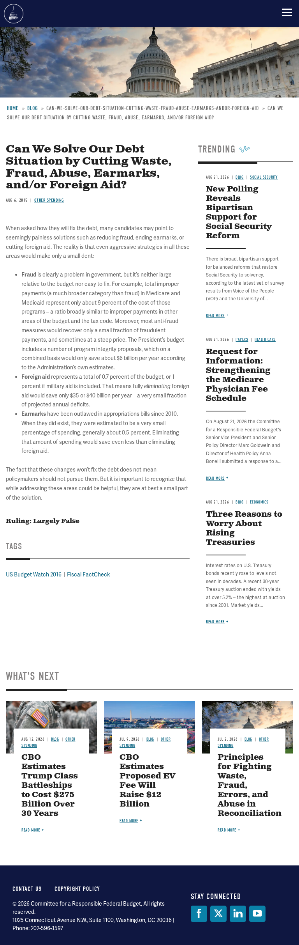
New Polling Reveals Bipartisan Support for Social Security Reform (239, 212)
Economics (259, 502)
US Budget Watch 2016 (34, 574)
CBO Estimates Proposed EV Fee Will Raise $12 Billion (147, 781)
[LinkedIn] (238, 914)
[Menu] (287, 12)
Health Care (265, 339)
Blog (239, 177)
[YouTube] (257, 914)
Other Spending (49, 200)
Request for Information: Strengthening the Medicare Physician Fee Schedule (238, 375)
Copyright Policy (77, 888)
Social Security (264, 177)
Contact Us (27, 888)
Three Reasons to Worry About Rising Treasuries (244, 528)
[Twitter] (218, 914)
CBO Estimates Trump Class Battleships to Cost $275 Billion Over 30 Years (49, 785)
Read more (215, 315)
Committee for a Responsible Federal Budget (13, 13)
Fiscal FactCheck (88, 574)
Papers (242, 339)
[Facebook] (199, 914)
